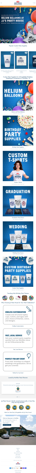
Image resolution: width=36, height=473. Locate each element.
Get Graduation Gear (18, 219)
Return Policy (18, 454)
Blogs (18, 449)
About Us (18, 448)
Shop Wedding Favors (18, 254)
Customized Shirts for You (18, 184)
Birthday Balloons (18, 113)
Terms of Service (18, 457)
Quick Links (18, 466)
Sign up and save (18, 460)
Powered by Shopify (18, 472)
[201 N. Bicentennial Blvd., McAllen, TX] (18, 430)
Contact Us (18, 451)
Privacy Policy (18, 456)
